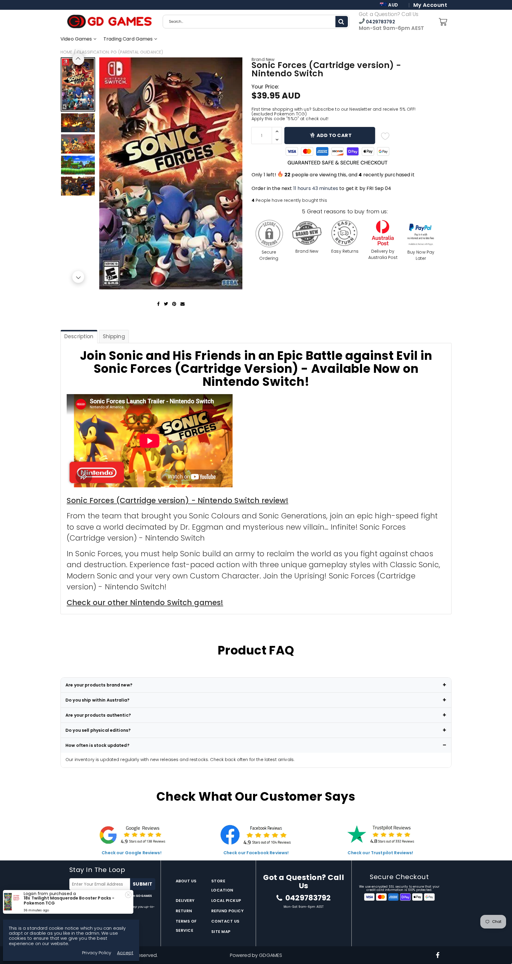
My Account (430, 5)
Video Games (76, 39)
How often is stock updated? (97, 745)
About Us (186, 881)
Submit (143, 884)
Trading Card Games (128, 39)
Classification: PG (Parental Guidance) (120, 52)
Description (79, 336)
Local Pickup (226, 900)
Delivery (185, 900)
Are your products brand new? (98, 685)
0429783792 (380, 22)
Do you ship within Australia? (97, 700)
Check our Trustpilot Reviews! (380, 853)
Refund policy (227, 911)
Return (184, 911)
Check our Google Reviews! (131, 853)
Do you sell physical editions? (98, 730)
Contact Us (225, 921)
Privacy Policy (96, 952)
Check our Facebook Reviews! (256, 853)
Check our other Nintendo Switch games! (145, 602)
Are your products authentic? (98, 715)
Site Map (221, 931)
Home (66, 52)
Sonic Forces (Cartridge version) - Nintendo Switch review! (177, 500)
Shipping (114, 336)
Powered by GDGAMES (256, 955)
